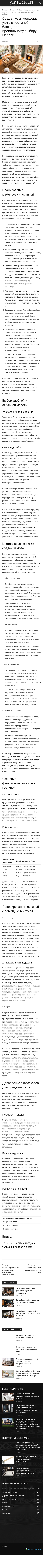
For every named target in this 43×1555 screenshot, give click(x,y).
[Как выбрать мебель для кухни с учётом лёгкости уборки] (8, 1303)
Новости (12, 10)
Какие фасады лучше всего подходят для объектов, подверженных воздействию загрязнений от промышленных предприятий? (28, 1423)
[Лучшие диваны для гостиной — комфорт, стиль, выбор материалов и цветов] (8, 1362)
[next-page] (7, 1322)
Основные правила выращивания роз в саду (33, 1270)
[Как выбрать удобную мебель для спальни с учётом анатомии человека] (8, 1314)
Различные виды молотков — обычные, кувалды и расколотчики (27, 1459)
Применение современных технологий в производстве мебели (26, 1349)
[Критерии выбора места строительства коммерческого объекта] (8, 1397)
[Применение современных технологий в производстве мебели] (8, 1350)
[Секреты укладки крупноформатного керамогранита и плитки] (8, 1471)
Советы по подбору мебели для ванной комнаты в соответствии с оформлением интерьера (28, 1373)
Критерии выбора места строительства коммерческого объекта (27, 1396)
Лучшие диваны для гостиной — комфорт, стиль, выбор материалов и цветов (28, 1361)
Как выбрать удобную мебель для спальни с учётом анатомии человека (28, 1313)
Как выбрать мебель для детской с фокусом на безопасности (25, 1291)
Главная (5, 10)
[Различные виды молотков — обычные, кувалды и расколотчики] (8, 1460)
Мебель (19, 10)
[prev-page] (3, 1322)
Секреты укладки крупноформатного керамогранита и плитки (25, 1470)
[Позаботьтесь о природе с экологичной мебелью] (8, 1338)
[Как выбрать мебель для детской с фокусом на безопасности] (8, 1291)
